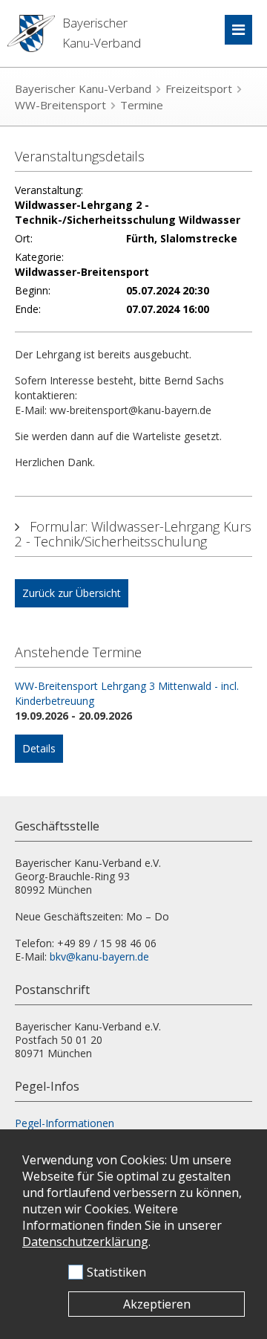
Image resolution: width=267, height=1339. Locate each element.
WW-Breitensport (60, 104)
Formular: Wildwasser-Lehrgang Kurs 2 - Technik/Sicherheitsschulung (133, 533)
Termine (141, 104)
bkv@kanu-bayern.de (99, 956)
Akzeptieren (157, 1304)
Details (39, 748)
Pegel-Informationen (64, 1123)
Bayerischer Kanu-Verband (83, 88)
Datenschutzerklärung (85, 1241)
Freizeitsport (198, 88)
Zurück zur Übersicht (71, 593)
